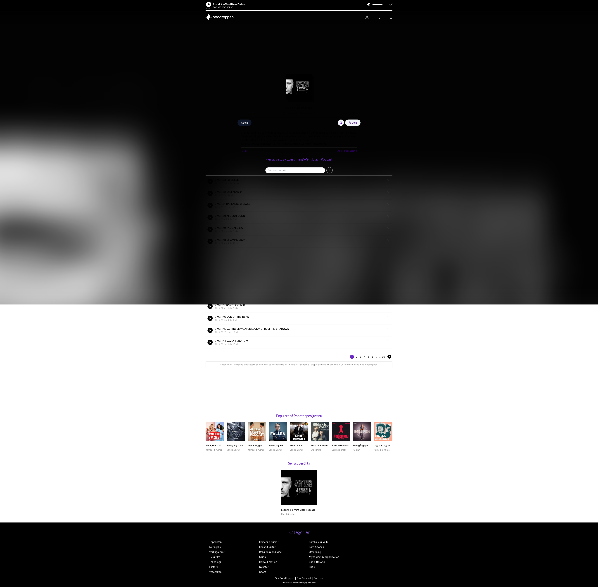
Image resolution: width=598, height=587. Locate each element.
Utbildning (315, 551)
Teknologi (215, 561)
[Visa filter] (329, 170)
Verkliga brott (217, 551)
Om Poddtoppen (284, 578)
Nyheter (263, 566)
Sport (262, 571)
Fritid (312, 566)
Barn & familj (316, 547)
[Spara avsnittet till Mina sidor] (341, 123)
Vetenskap (215, 571)
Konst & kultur (267, 547)
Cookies (318, 578)
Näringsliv (215, 547)
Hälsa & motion (268, 561)
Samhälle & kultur (319, 542)
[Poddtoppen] (220, 17)
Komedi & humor (268, 542)
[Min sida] (367, 17)
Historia (213, 566)
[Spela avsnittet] (210, 181)
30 (383, 356)
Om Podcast (304, 578)
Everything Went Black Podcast (299, 113)
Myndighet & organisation (324, 556)
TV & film (214, 556)
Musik (262, 556)
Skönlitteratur (317, 561)
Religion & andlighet (270, 551)
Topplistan (215, 542)
